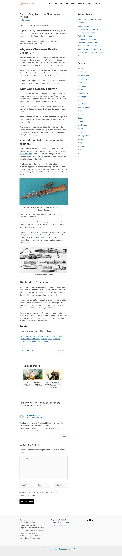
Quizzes (80, 118)
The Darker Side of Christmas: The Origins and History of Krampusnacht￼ (53, 385)
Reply (65, 436)
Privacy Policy (51, 549)
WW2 (80, 150)
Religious (81, 121)
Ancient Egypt (83, 72)
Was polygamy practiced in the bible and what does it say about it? (90, 52)
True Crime (82, 132)
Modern (80, 100)
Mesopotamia (83, 93)
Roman (80, 129)
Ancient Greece (83, 75)
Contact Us (63, 549)
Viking (80, 143)
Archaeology (82, 79)
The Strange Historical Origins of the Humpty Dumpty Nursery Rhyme (32, 384)
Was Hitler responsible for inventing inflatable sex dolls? (42, 336)
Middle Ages (82, 97)
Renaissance (82, 125)
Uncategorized (83, 136)
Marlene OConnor (33, 415)
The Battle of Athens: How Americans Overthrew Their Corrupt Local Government (88, 43)
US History (82, 139)
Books (80, 82)
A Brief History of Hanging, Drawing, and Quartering (40, 339)
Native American (84, 107)
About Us (72, 549)
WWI (79, 153)
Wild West (81, 146)
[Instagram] (90, 520)
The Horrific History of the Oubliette (34, 341)
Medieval (81, 90)
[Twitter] (87, 520)
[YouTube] (92, 520)
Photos (80, 114)
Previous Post (28, 350)
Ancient (80, 68)
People (80, 111)
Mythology (82, 104)
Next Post (61, 350)
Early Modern (82, 86)
